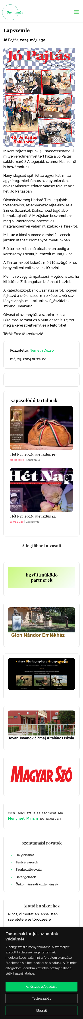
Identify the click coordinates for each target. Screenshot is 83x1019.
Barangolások (26, 877)
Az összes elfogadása (41, 986)
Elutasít (41, 1010)
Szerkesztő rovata (29, 869)
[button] (76, 12)
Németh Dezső (41, 350)
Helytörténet (25, 855)
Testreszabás (41, 998)
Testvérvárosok (27, 862)
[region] (41, 973)
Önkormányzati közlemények (37, 884)
